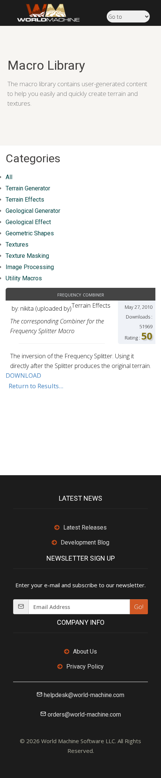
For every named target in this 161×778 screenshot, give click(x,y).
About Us (85, 651)
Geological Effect (28, 222)
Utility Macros (24, 278)
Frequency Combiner (80, 294)
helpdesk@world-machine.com (84, 695)
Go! (138, 607)
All (9, 177)
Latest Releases (85, 527)
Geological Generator (33, 210)
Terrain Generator (28, 188)
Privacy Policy (85, 666)
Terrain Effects (25, 199)
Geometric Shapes (30, 233)
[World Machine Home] (44, 12)
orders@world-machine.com (84, 714)
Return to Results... (36, 386)
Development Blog (85, 542)
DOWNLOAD (23, 375)
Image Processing (30, 267)
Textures (17, 244)
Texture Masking (27, 255)
